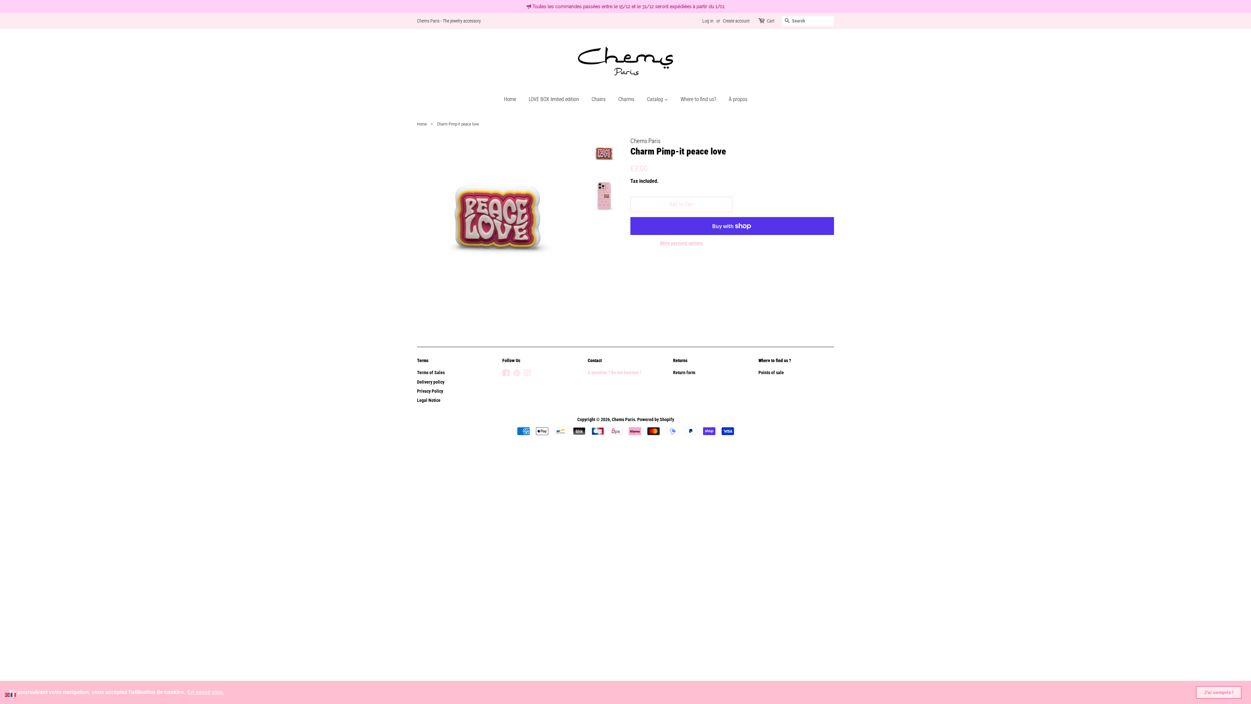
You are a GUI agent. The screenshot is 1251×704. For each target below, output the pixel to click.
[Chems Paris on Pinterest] (516, 374)
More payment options (681, 243)
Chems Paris (623, 419)
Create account (736, 20)
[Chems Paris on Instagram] (527, 374)
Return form (684, 372)
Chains (599, 99)
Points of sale (771, 372)
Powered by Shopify (655, 419)
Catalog (655, 99)
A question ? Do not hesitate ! (614, 372)
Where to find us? (698, 99)
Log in (707, 20)
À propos (738, 99)
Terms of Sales (431, 372)
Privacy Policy (430, 391)
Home (510, 99)
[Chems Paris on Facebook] (506, 374)
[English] (8, 694)
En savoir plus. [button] (205, 692)
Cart (770, 20)
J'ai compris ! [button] (1219, 692)
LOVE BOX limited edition (554, 99)
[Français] (14, 694)
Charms (626, 99)
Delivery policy (430, 382)
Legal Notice (428, 400)
